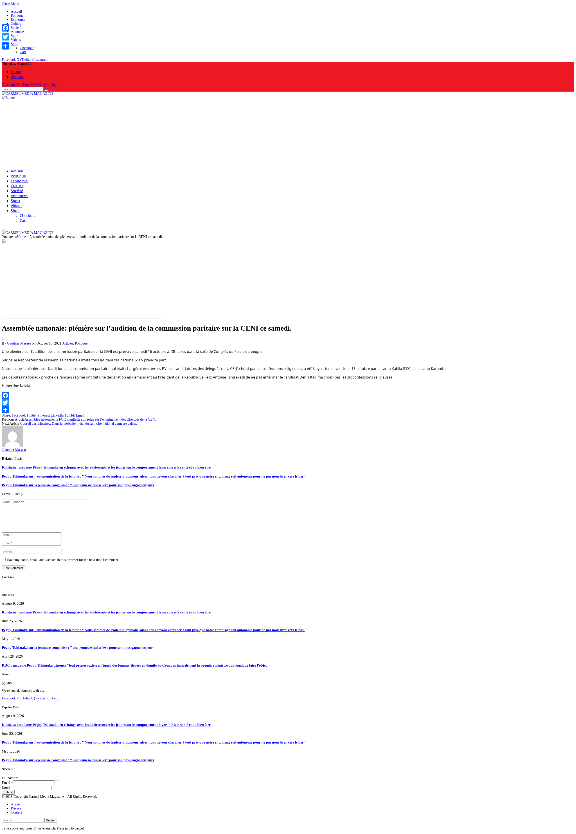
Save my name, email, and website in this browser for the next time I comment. (63, 560)
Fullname (10, 778)
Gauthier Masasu (19, 343)
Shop (14, 44)
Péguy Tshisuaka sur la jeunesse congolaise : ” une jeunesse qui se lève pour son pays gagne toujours (78, 485)
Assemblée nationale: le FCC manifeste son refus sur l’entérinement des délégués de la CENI (90, 419)
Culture (16, 23)
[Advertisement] (288, 133)
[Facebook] (288, 395)
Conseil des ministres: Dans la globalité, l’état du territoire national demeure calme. (78, 423)
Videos (16, 40)
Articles (67, 343)
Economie (18, 19)
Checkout (27, 48)
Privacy (16, 808)
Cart (23, 52)
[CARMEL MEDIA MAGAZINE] (28, 93)
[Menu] (3, 229)
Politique (17, 15)
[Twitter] (288, 402)
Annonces (18, 32)
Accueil (16, 11)
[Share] (288, 409)
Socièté (16, 27)
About (15, 804)
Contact (17, 76)
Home (16, 71)
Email (7, 782)
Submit (8, 792)
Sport (14, 36)
